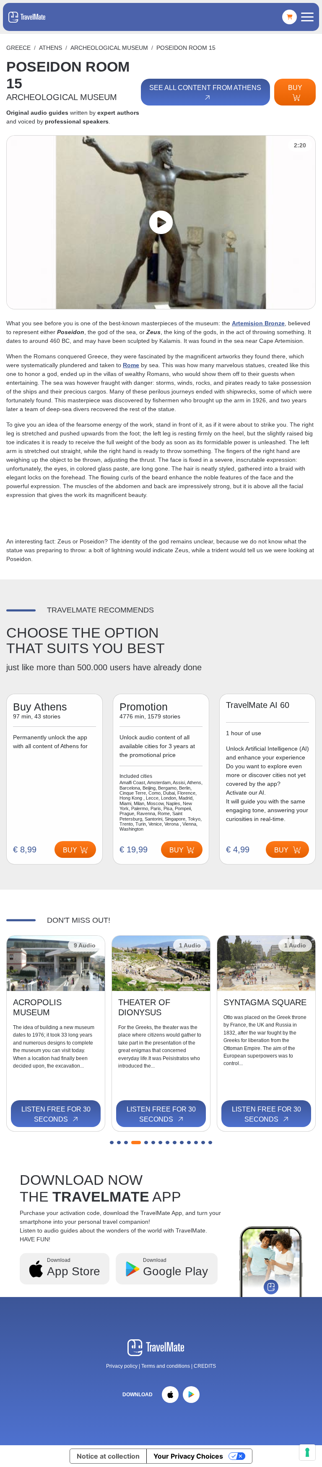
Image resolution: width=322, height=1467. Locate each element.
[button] (112, 1142)
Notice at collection (108, 1456)
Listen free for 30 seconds (56, 1114)
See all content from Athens (205, 87)
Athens (50, 47)
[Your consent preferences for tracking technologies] (307, 1452)
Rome (131, 365)
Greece (18, 47)
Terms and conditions (166, 1366)
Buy (295, 87)
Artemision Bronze (258, 323)
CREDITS (205, 1366)
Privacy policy (122, 1366)
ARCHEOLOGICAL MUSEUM (109, 47)
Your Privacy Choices (188, 1456)
